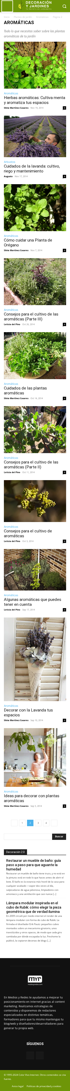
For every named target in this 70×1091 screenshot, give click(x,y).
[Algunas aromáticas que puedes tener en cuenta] (35, 570)
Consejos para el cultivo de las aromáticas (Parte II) (31, 464)
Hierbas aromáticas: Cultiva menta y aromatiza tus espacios (34, 100)
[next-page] (54, 823)
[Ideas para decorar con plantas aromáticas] (35, 757)
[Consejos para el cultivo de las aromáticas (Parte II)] (35, 429)
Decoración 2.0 (15, 852)
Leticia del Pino (12, 324)
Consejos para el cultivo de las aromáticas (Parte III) (31, 316)
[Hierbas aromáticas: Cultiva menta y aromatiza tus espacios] (35, 65)
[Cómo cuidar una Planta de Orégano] (35, 207)
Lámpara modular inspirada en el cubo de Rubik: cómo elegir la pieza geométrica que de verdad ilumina (33, 907)
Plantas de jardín (23, 17)
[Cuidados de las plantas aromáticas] (35, 355)
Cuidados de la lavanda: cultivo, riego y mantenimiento (32, 168)
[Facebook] (30, 1055)
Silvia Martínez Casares (16, 107)
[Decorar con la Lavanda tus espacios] (35, 659)
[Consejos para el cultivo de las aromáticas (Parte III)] (35, 281)
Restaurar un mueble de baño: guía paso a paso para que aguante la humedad (33, 864)
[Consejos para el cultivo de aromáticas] (35, 501)
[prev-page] (14, 823)
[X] (40, 1055)
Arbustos (9, 161)
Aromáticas (42, 17)
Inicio (7, 17)
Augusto (8, 176)
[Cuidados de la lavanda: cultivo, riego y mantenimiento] (35, 136)
